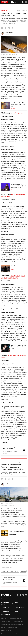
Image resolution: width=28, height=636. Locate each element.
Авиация (23, 571)
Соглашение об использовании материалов (12, 624)
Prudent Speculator (18, 113)
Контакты (3, 618)
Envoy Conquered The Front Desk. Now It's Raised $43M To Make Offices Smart (19, 186)
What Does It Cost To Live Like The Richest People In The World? (18, 347)
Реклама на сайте (5, 621)
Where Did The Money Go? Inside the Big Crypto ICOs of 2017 (18, 104)
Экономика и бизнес (5, 603)
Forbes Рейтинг (19, 607)
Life (16, 602)
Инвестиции (4, 10)
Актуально (4, 599)
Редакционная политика (15, 618)
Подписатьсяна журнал (4, 2)
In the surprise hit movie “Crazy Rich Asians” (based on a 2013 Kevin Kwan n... (14, 269)
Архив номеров (5, 614)
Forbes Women (5, 611)
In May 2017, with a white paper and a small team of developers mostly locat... (14, 108)
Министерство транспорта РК (10, 571)
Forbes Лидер (5, 607)
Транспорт (3, 462)
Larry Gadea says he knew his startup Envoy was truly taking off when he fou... (14, 190)
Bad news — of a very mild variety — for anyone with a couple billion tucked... (14, 351)
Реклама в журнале (18, 621)
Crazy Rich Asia (15, 265)
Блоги (16, 611)
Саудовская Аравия (7, 567)
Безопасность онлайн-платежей (9, 627)
